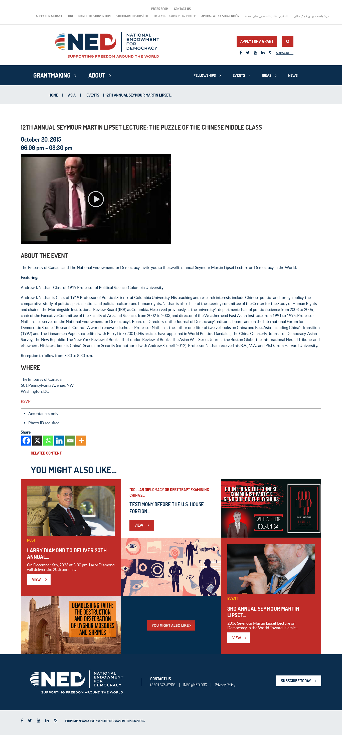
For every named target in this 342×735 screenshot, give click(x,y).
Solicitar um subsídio (132, 16)
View (37, 579)
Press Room (159, 9)
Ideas (266, 75)
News (293, 75)
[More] (81, 441)
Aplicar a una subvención (220, 16)
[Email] (70, 441)
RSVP (26, 401)
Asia (72, 95)
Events (239, 75)
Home (53, 95)
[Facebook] (26, 441)
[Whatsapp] (48, 441)
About (96, 75)
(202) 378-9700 (163, 684)
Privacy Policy (225, 684)
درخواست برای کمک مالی (311, 16)
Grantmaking (52, 75)
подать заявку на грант (175, 16)
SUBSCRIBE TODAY (296, 680)
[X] (37, 441)
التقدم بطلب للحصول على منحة (266, 16)
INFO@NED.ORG (195, 684)
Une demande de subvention (89, 16)
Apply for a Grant (49, 16)
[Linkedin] (59, 441)
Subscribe (284, 53)
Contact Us (182, 9)
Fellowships (205, 75)
